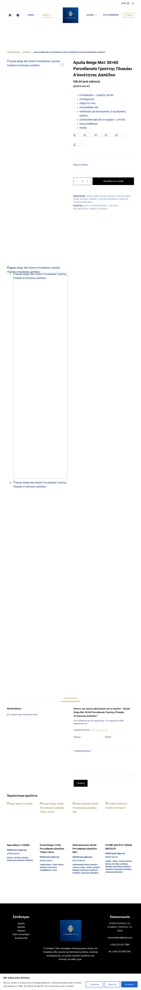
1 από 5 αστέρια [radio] (93, 730)
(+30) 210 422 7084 (119, 944)
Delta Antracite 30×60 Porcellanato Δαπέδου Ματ (85, 848)
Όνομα (77, 737)
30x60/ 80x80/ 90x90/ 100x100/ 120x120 (105, 196)
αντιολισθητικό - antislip (104, 206)
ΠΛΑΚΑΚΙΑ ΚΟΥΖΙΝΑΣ (123, 869)
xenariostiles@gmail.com (120, 937)
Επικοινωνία (21, 938)
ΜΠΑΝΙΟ (93, 199)
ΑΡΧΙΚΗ (31, 15)
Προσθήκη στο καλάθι (113, 181)
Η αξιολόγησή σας (83, 751)
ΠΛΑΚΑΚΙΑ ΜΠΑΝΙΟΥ (83, 202)
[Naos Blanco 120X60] (21, 821)
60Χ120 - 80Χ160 (13, 858)
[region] (70, 982)
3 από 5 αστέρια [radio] (99, 730)
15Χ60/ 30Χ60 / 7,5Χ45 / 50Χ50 (51, 865)
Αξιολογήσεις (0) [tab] (70, 698)
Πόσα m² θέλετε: (80, 165)
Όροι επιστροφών (21, 934)
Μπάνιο (21, 931)
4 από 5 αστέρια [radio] (103, 730)
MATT (86, 206)
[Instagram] (18, 15)
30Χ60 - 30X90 (86, 867)
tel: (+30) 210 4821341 (120, 951)
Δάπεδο (21, 927)
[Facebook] (10, 15)
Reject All (112, 984)
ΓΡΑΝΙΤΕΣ (93, 209)
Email (108, 737)
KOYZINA (90, 15)
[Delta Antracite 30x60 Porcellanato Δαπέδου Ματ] (87, 821)
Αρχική (21, 923)
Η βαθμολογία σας (82, 730)
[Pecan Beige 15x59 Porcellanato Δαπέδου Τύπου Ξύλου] (54, 821)
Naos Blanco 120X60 (18, 845)
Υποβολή (80, 783)
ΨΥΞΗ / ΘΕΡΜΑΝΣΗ (111, 15)
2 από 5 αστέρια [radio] (96, 730)
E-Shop (129, 15)
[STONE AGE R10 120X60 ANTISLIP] (119, 821)
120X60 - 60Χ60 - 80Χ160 (115, 861)
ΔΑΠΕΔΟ (46, 15)
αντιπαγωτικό (80, 209)
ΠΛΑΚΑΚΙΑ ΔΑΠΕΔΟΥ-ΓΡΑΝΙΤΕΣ (113, 199)
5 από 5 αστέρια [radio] (106, 730)
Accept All (129, 984)
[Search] (133, 3)
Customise (94, 984)
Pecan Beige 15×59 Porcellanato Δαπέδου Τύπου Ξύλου (52, 848)
